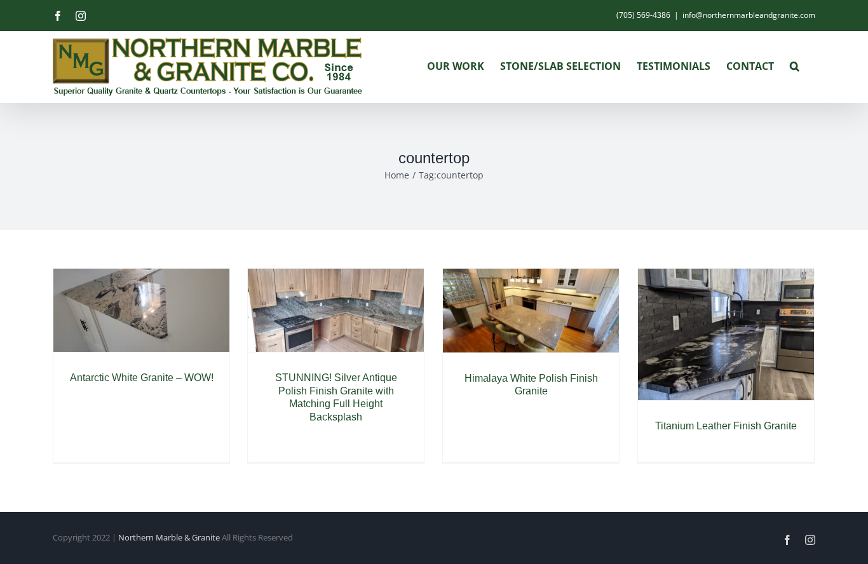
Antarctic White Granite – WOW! (142, 377)
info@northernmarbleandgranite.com (748, 15)
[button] (794, 66)
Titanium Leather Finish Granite (726, 425)
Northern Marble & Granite (169, 537)
